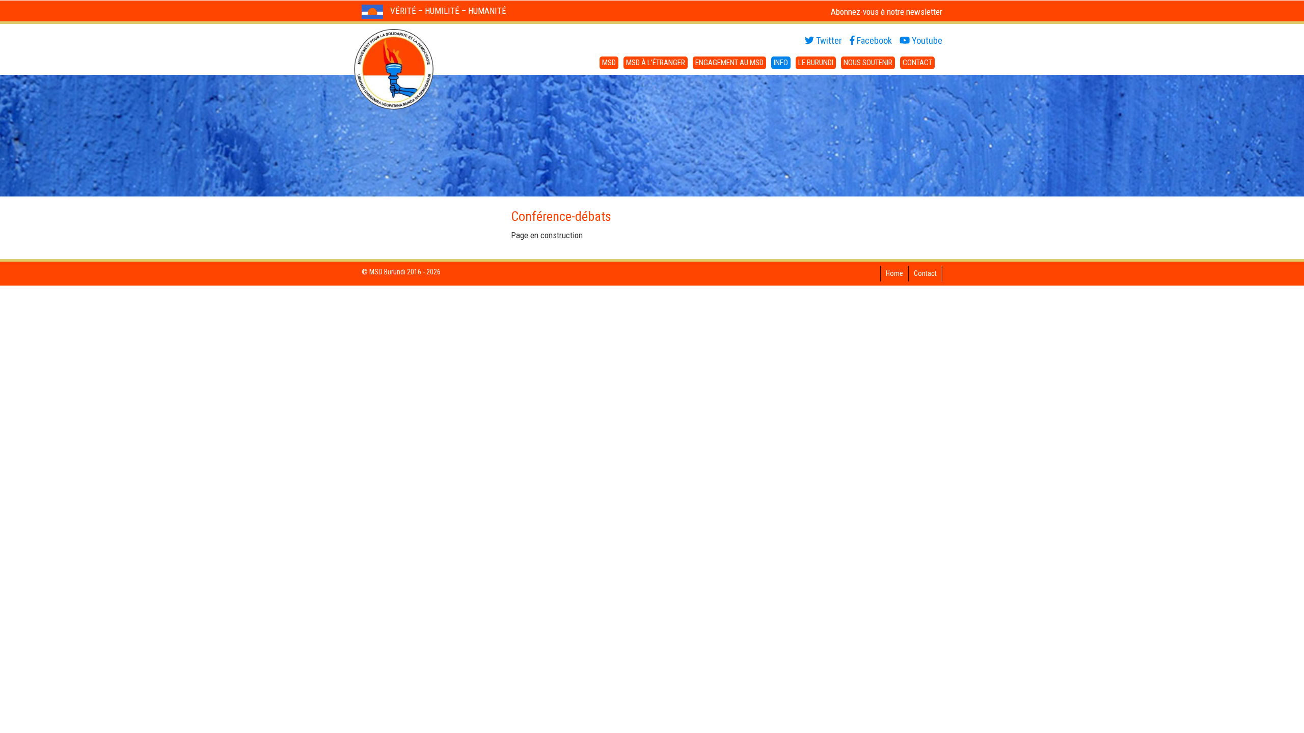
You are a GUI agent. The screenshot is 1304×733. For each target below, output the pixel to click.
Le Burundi (815, 62)
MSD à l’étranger (655, 62)
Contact (917, 62)
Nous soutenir (868, 62)
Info (781, 62)
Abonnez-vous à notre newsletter (886, 12)
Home (894, 273)
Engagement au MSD (729, 62)
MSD (609, 62)
